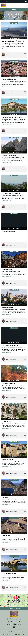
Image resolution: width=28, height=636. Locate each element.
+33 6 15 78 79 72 (12, 623)
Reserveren (14, 9)
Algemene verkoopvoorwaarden (17, 631)
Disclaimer (6, 631)
